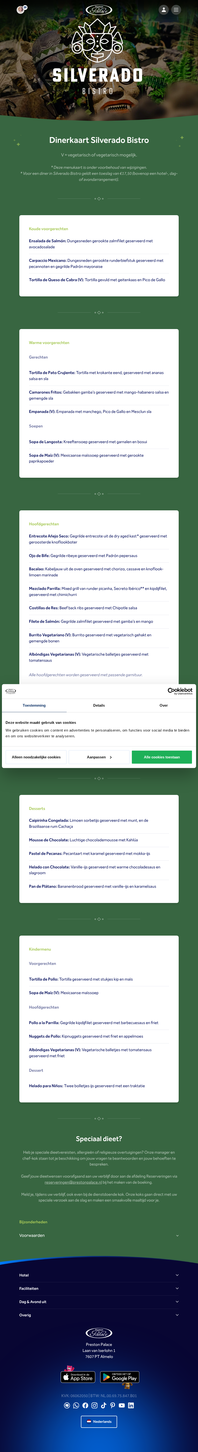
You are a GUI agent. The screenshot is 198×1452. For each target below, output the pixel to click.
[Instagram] (95, 1405)
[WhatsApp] (76, 1405)
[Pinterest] (113, 1405)
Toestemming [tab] (34, 705)
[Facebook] (85, 1405)
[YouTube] (122, 1405)
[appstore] (78, 1377)
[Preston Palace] (99, 10)
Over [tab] (164, 705)
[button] (99, 1275)
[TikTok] (104, 1405)
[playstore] (119, 1377)
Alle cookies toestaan (162, 757)
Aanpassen (96, 757)
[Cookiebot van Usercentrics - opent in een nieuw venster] (171, 691)
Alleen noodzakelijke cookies (36, 757)
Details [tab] (99, 705)
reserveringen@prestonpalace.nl (73, 1182)
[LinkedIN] (131, 1405)
